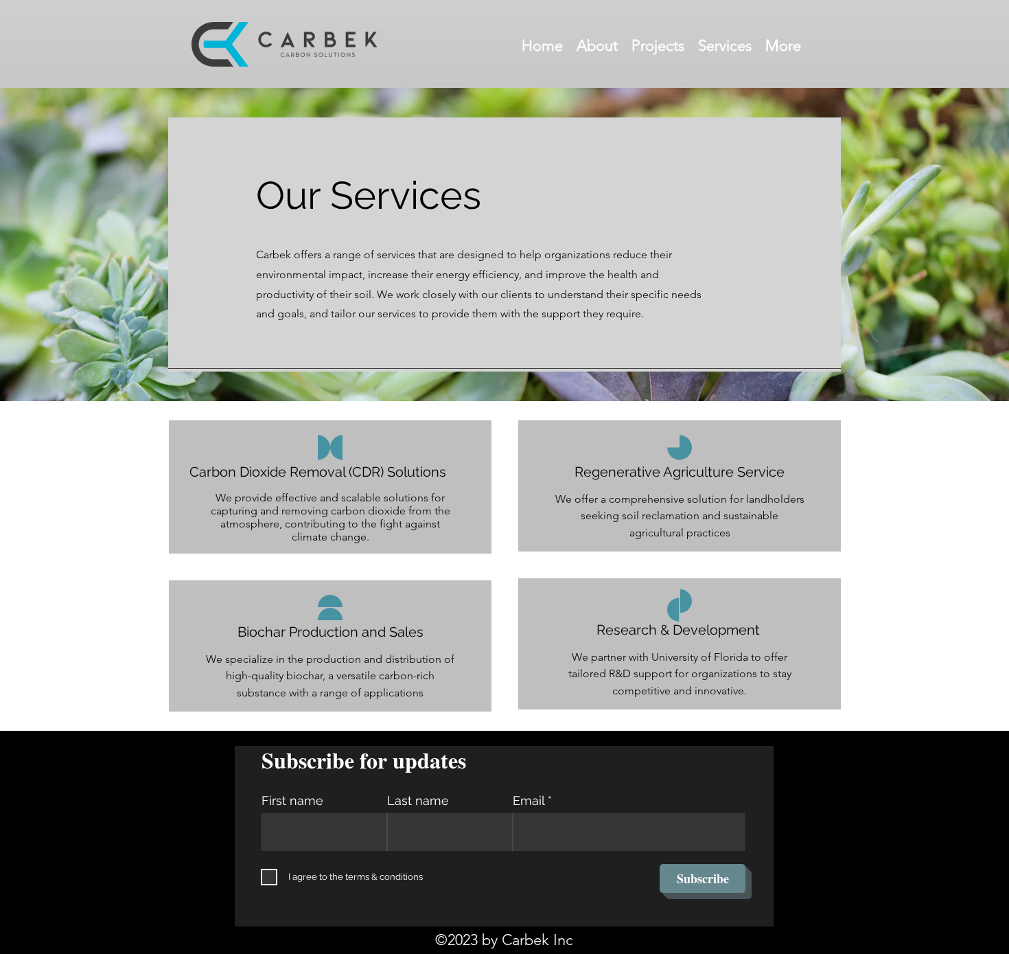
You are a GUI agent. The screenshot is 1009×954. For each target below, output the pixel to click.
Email (528, 801)
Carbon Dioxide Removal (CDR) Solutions (317, 472)
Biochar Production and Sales (330, 632)
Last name (418, 801)
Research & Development (679, 630)
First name (292, 801)
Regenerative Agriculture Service (680, 472)
